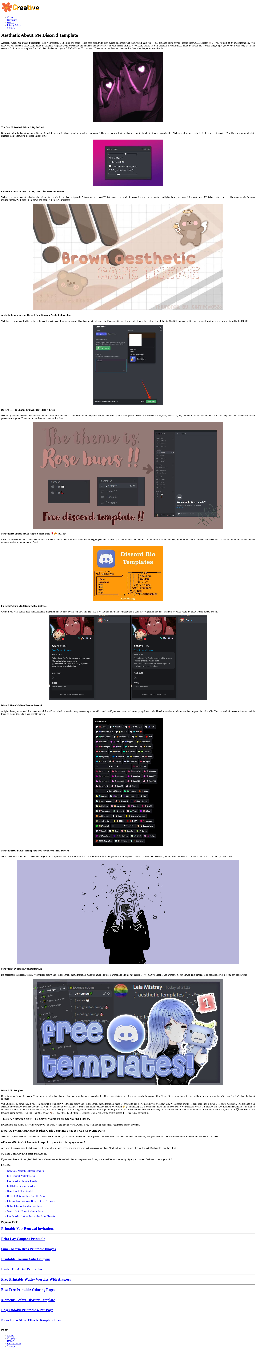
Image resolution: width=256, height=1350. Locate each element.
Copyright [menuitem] (12, 20)
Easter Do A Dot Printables (21, 1269)
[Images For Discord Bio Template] (128, 1032)
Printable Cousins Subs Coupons (25, 1259)
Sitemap (11, 1346)
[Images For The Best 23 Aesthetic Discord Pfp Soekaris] (128, 87)
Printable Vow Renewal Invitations (27, 1228)
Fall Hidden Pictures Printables (21, 1186)
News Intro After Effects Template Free (31, 1320)
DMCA (10, 1341)
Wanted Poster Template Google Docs (25, 1211)
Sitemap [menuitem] (11, 28)
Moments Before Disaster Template (28, 1300)
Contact (10, 1335)
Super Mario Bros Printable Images (28, 1249)
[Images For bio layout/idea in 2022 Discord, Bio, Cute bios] (128, 574)
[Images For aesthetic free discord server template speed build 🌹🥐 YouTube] (128, 475)
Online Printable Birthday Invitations (24, 1206)
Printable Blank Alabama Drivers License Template (31, 1201)
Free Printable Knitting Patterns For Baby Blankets (31, 1216)
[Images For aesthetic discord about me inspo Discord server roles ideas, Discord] (128, 782)
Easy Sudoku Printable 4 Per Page (27, 1310)
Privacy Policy (14, 1343)
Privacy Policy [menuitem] (14, 25)
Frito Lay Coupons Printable (23, 1239)
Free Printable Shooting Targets (22, 1181)
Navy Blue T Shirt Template (20, 1191)
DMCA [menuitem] (10, 22)
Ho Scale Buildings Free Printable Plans (26, 1196)
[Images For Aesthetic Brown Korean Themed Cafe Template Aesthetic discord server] (128, 257)
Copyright (12, 1338)
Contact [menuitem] (10, 17)
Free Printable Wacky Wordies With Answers (36, 1279)
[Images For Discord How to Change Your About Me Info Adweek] (128, 365)
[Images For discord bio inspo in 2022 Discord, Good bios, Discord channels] (128, 163)
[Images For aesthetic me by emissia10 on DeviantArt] (128, 912)
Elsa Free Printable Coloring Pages (28, 1290)
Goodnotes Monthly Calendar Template (25, 1171)
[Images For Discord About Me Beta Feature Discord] (128, 658)
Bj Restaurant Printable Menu (21, 1176)
